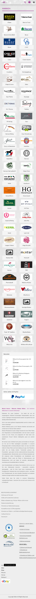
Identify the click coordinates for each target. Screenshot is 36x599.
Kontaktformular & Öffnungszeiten (10, 508)
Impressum (4, 516)
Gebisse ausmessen (25, 541)
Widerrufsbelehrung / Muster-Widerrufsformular (14, 500)
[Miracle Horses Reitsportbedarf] (3, 2)
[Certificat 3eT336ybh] (9, 535)
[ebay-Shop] (5, 581)
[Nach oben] (31, 596)
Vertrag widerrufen (10, 565)
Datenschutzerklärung (7, 503)
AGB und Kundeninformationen (10, 497)
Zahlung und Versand (7, 495)
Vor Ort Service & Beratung (27, 532)
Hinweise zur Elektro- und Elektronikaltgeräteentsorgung (16, 511)
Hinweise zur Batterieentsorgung (10, 506)
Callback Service (5, 514)
